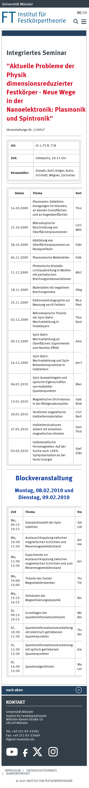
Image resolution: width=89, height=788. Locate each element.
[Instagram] (53, 753)
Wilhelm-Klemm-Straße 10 (24, 719)
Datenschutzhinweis (42, 770)
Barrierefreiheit (18, 773)
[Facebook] (25, 753)
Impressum (13, 770)
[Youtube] (12, 753)
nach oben (14, 690)
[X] (38, 753)
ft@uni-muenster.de (20, 739)
